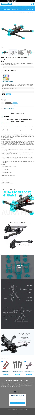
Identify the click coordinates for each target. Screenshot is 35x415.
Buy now (15, 103)
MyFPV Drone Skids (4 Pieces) (7, 81)
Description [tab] (13, 113)
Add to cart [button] (6, 374)
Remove (8, 94)
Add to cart (8, 103)
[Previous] (2, 31)
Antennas (27, 9)
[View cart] (33, 4)
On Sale (31, 9)
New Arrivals (3, 6)
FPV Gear (21, 9)
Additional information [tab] (20, 113)
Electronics (4, 9)
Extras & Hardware (15, 9)
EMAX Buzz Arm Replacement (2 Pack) (6, 371)
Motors (22, 6)
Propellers (17, 6)
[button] (31, 4)
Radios (8, 9)
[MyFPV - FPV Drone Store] (6, 4)
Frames (31, 6)
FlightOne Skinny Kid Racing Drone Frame (29, 371)
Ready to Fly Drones (10, 6)
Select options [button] (29, 374)
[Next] (32, 31)
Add (3, 94)
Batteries (26, 6)
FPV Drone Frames (6, 108)
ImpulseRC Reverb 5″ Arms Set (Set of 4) (17, 371)
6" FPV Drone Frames (11, 108)
